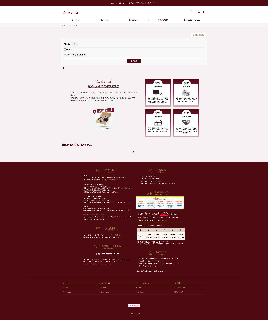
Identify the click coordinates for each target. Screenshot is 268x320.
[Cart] (199, 12)
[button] (191, 12)
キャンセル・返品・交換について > (118, 235)
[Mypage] (203, 12)
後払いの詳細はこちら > (112, 180)
